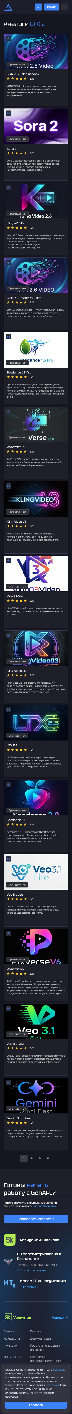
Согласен (36, 1405)
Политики (52, 1385)
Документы (12, 1357)
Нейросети (12, 1339)
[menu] (64, 6)
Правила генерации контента (45, 1348)
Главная (10, 1331)
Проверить (30, 1287)
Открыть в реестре (33, 1270)
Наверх (58, 1317)
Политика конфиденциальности (46, 1359)
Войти (51, 7)
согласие (59, 1369)
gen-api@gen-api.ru (46, 1206)
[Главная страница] (8, 7)
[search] (38, 6)
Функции (10, 1346)
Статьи (35, 1331)
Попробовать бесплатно (36, 1219)
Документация (41, 1339)
